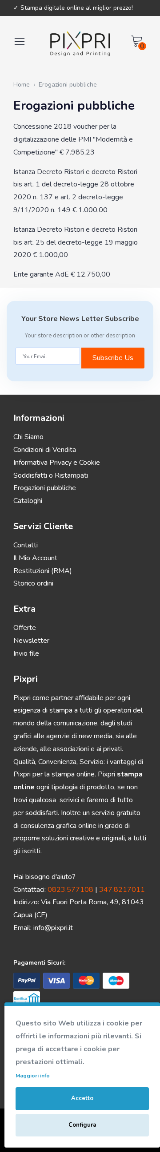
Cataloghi (27, 501)
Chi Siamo (28, 437)
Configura (82, 1125)
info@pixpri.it (53, 928)
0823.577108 (70, 890)
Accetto (82, 1098)
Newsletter (31, 640)
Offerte (24, 628)
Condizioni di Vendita (44, 450)
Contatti (25, 545)
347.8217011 (122, 890)
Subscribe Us (112, 358)
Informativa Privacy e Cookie (56, 462)
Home (21, 84)
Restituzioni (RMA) (42, 571)
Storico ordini (33, 583)
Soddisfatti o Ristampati (50, 475)
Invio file (26, 653)
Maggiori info (33, 1075)
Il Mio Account (35, 558)
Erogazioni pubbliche (68, 84)
